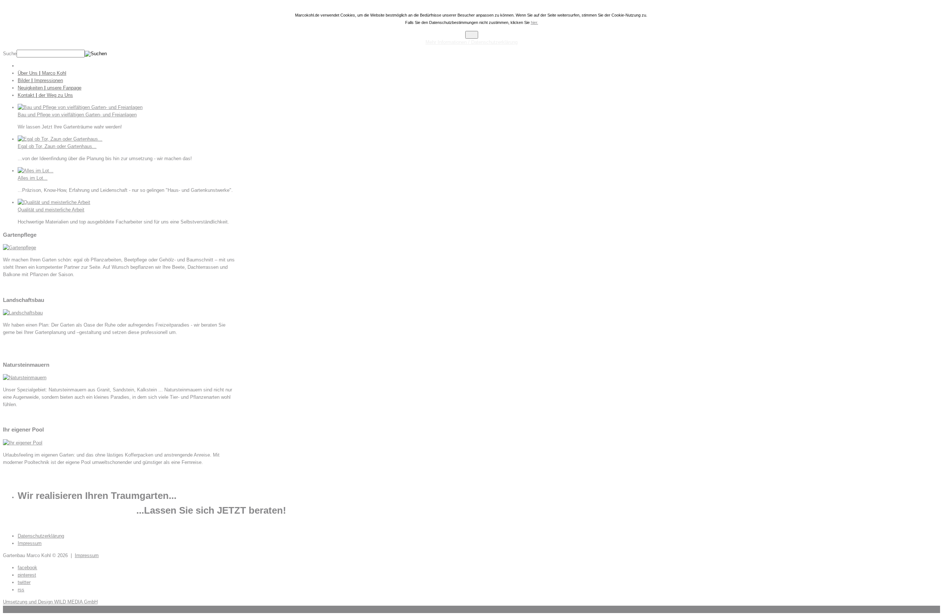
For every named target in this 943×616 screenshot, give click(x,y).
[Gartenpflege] (19, 247)
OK (471, 35)
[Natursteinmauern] (24, 377)
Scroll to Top (16, 609)
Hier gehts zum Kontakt (28, 524)
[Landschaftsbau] (23, 313)
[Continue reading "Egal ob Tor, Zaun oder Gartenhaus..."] (60, 139)
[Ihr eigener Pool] (22, 443)
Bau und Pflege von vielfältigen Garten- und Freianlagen (77, 114)
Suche (10, 53)
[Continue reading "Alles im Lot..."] (35, 170)
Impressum (87, 555)
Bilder (40, 80)
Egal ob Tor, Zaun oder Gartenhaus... (57, 146)
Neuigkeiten (49, 88)
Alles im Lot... (33, 178)
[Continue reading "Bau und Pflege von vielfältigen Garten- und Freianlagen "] (80, 107)
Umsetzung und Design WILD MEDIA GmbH (50, 602)
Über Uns (42, 73)
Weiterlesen (15, 286)
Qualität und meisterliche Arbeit (51, 209)
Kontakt (45, 95)
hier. (534, 22)
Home (39, 65)
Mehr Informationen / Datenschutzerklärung (471, 42)
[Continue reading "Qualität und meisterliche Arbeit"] (54, 202)
